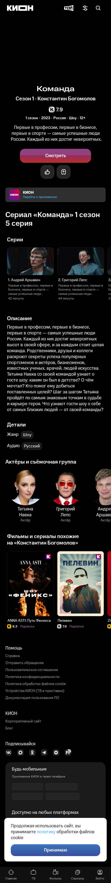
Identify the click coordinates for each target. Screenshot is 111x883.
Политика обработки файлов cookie (35, 683)
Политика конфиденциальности (32, 676)
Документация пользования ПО (32, 697)
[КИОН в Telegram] (46, 752)
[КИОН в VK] (10, 752)
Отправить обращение (24, 663)
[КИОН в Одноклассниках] (34, 752)
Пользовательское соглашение (31, 669)
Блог (9, 728)
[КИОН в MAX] (22, 752)
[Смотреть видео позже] (64, 172)
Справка (12, 656)
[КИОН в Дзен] (58, 752)
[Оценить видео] (47, 172)
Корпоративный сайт (23, 721)
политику (46, 832)
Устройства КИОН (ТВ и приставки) (34, 690)
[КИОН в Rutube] (69, 752)
